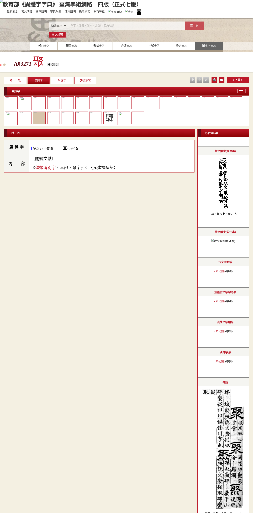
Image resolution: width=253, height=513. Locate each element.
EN (139, 11)
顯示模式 (84, 11)
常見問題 (26, 11)
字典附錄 (55, 11)
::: (2, 11)
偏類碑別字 (45, 167)
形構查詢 (98, 45)
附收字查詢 (209, 45)
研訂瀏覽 (85, 80)
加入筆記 (237, 79)
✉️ (221, 79)
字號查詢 (154, 45)
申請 (229, 271)
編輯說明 (41, 11)
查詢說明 (57, 34)
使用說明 (70, 11)
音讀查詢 (126, 45)
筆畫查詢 (71, 45)
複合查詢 (181, 45)
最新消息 (12, 11)
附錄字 (62, 80)
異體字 (38, 80)
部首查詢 (43, 45)
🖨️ (214, 79)
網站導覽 (99, 11)
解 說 (15, 80)
